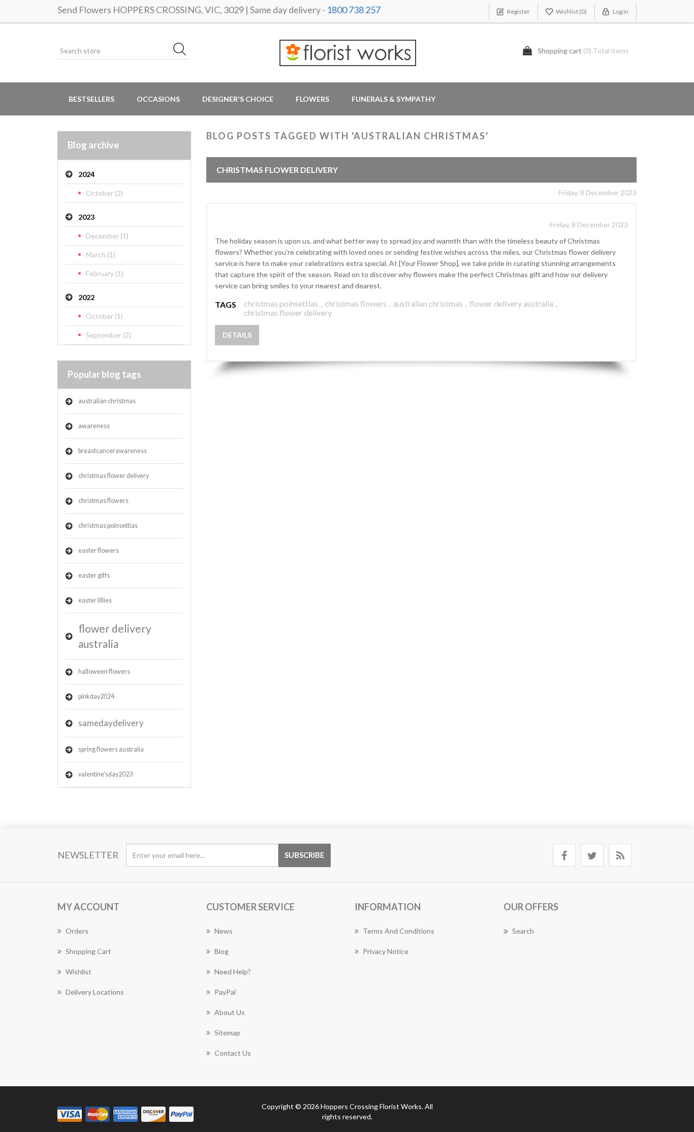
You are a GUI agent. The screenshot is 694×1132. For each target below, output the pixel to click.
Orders (77, 931)
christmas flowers (103, 500)
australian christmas (107, 401)
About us (229, 1012)
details (237, 335)
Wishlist (78, 971)
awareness (94, 426)
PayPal (225, 992)
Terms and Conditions (398, 931)
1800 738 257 (354, 9)
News (223, 931)
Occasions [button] (158, 99)
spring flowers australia (111, 749)
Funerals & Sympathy (393, 99)
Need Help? (232, 971)
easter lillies (95, 600)
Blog (221, 951)
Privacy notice (385, 951)
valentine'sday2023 (105, 774)
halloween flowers (104, 671)
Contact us (232, 1053)
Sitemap (227, 1032)
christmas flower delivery (113, 476)
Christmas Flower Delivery (277, 169)
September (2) (108, 335)
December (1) (107, 235)
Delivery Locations (95, 992)
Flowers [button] (312, 99)
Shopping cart (88, 951)
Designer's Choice (237, 99)
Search (523, 931)
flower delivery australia (114, 636)
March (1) (100, 254)
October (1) (104, 316)
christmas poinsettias (108, 525)
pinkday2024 (96, 696)
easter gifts (94, 575)
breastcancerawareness (112, 451)
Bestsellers (91, 99)
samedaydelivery (111, 723)
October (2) (104, 193)
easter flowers (98, 550)
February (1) (104, 273)
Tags (225, 304)
